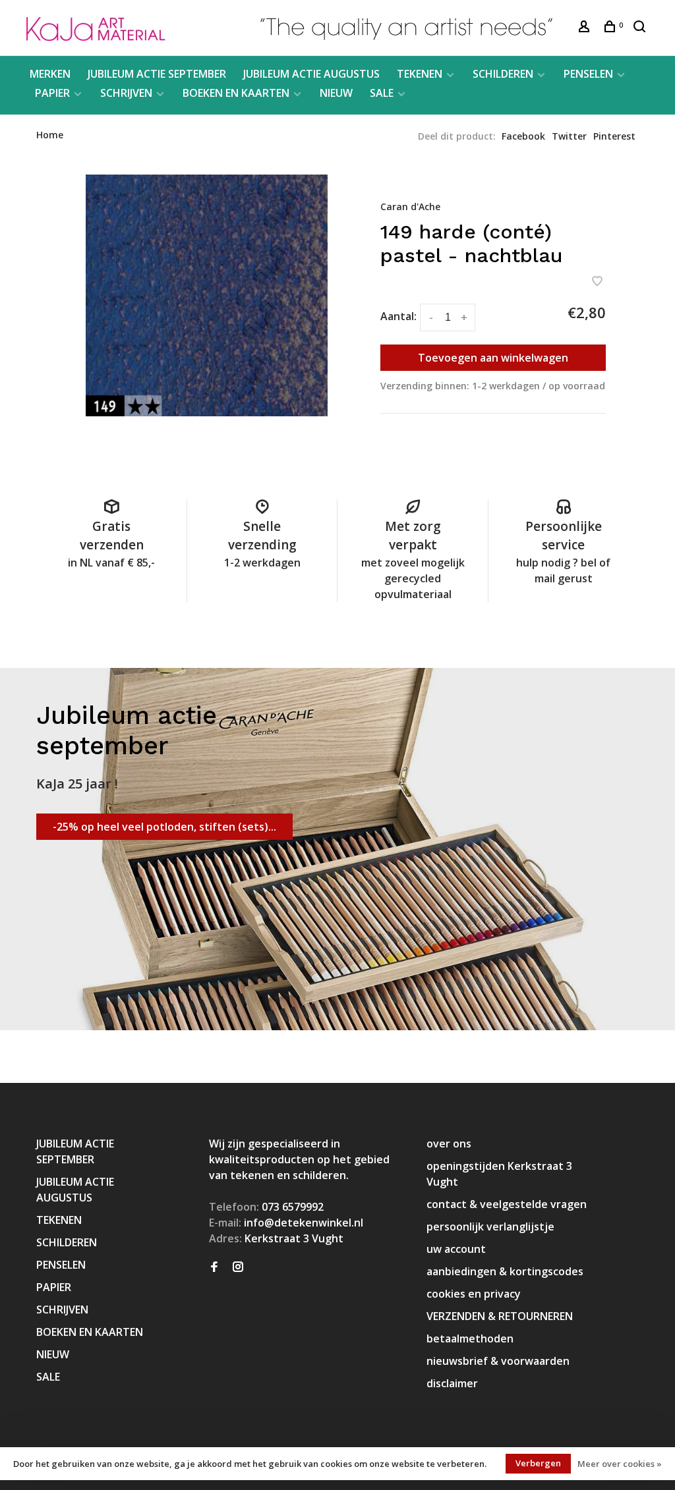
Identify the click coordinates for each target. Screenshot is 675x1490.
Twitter (569, 136)
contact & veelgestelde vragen (506, 1204)
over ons (448, 1143)
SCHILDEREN (503, 74)
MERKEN (50, 74)
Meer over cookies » (619, 1464)
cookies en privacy (473, 1293)
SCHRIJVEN (126, 93)
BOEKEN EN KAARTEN (236, 93)
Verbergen (538, 1463)
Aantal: (398, 316)
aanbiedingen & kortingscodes (504, 1271)
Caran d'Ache (410, 206)
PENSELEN (588, 74)
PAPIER (52, 93)
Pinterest (614, 136)
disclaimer (452, 1383)
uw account (456, 1249)
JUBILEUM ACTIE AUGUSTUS (311, 74)
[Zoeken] (641, 28)
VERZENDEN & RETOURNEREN (499, 1316)
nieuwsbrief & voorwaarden (498, 1361)
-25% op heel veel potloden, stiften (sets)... (164, 826)
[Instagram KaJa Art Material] (238, 1267)
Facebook (523, 136)
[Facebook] (214, 1267)
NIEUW (336, 93)
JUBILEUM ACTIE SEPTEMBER (157, 74)
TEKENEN (419, 74)
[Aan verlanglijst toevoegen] (597, 282)
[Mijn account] (585, 28)
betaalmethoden (470, 1338)
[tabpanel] (207, 295)
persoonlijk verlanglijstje (490, 1226)
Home (49, 134)
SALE (382, 93)
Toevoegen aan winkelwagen (493, 357)
